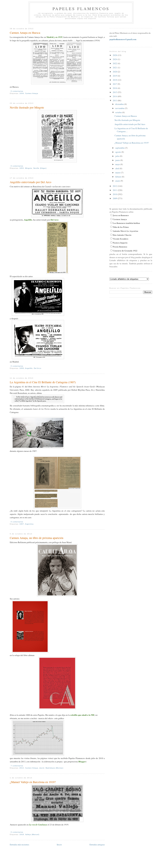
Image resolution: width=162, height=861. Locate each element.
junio (117, 160)
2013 (21, 768)
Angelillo (29, 368)
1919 (21, 834)
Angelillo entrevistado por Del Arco (30, 182)
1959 (21, 368)
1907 (21, 524)
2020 (115, 71)
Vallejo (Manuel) (32, 834)
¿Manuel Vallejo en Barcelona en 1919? (33, 782)
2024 (115, 59)
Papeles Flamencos (81, 8)
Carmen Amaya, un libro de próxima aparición (36, 538)
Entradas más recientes (19, 844)
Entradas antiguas (97, 844)
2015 (115, 92)
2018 (115, 79)
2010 (115, 194)
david (41, 768)
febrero (118, 176)
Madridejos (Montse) (54, 768)
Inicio (59, 844)
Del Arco (37, 368)
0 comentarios (17, 91)
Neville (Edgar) (39, 168)
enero (118, 180)
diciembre (119, 104)
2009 (115, 198)
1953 (21, 168)
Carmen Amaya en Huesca (25, 33)
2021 (115, 67)
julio (117, 156)
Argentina (29, 524)
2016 (115, 88)
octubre (118, 112)
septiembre (120, 147)
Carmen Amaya (31, 93)
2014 (115, 96)
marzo (118, 172)
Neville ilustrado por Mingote (27, 107)
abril (117, 168)
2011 (115, 190)
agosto (118, 151)
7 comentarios (17, 766)
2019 (115, 75)
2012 (115, 186)
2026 (115, 55)
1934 (21, 93)
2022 (115, 63)
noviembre (120, 108)
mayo (117, 164)
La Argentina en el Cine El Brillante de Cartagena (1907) (43, 382)
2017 (115, 84)
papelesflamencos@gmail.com (122, 39)
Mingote (28, 168)
